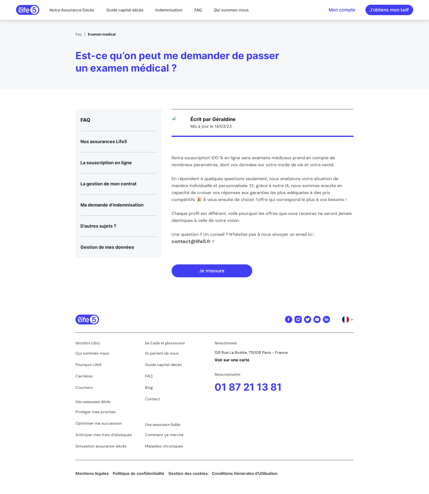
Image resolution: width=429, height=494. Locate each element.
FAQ (198, 9)
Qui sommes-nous (231, 9)
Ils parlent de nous (162, 353)
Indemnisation (168, 9)
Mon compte (342, 9)
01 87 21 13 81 (248, 387)
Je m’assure (211, 270)
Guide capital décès (124, 9)
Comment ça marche (164, 434)
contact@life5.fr (191, 241)
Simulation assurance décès (101, 446)
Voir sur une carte (232, 359)
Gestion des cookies (188, 473)
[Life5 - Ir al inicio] (27, 10)
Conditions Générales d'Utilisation (245, 473)
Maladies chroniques (164, 446)
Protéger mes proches (95, 411)
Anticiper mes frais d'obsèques (103, 434)
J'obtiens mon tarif (389, 9)
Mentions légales (92, 473)
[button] (71, 10)
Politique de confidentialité (138, 473)
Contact (152, 399)
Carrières (84, 376)
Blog (149, 387)
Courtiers (84, 387)
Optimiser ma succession (98, 423)
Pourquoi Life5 (88, 364)
